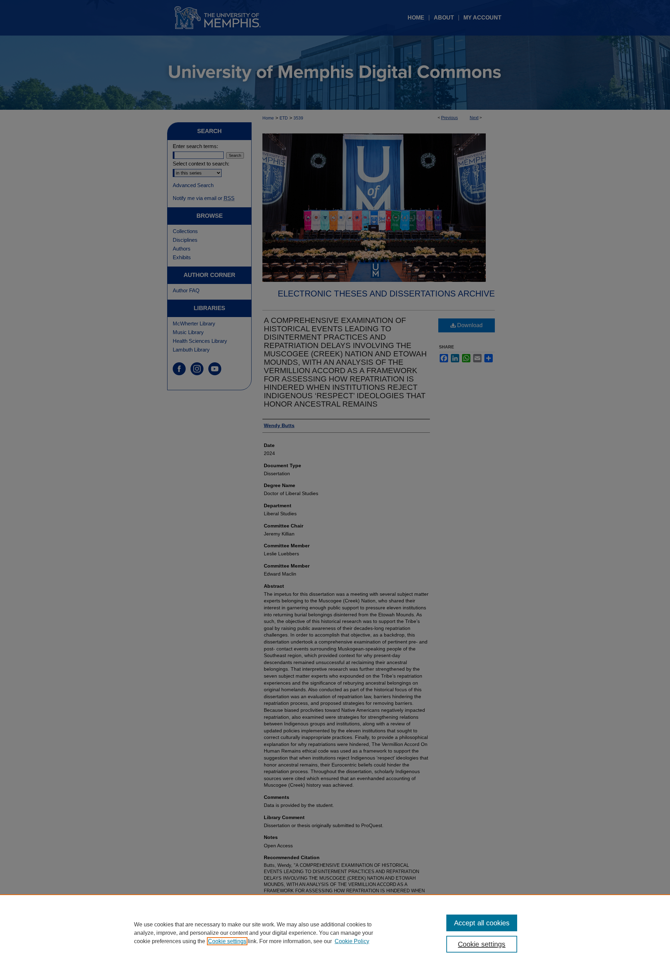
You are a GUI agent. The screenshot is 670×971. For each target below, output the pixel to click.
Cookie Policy (352, 941)
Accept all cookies (481, 923)
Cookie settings (227, 941)
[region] (335, 932)
